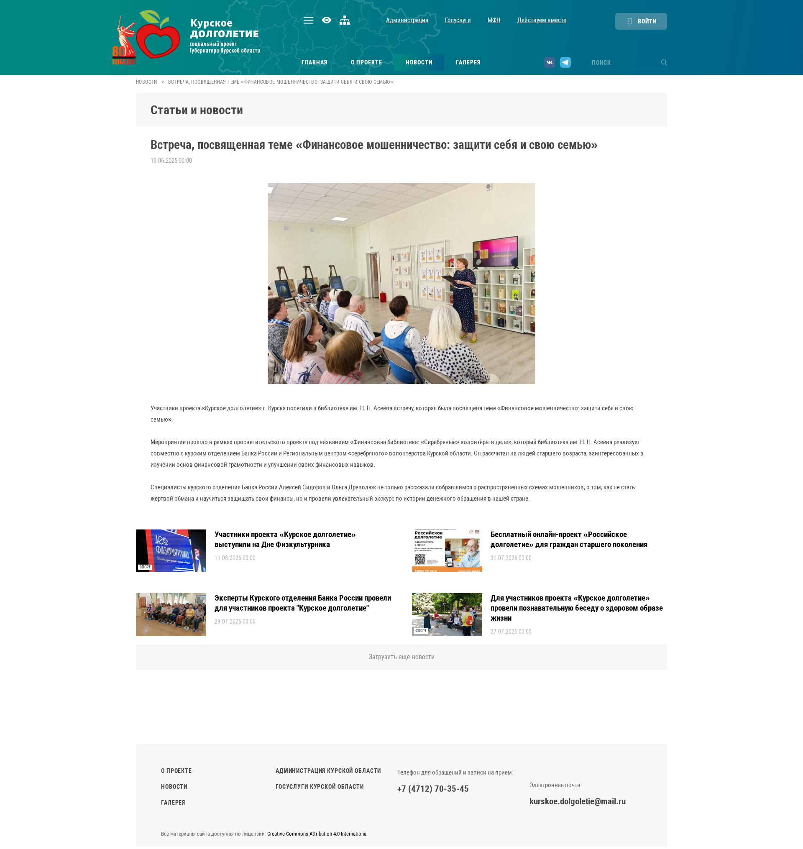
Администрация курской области (328, 770)
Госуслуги (458, 20)
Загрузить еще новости (402, 657)
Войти (647, 21)
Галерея (468, 62)
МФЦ (494, 20)
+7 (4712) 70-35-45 (433, 789)
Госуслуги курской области (320, 786)
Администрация (407, 20)
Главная (314, 62)
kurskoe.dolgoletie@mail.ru (577, 801)
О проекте (366, 62)
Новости (419, 62)
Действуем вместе (541, 20)
